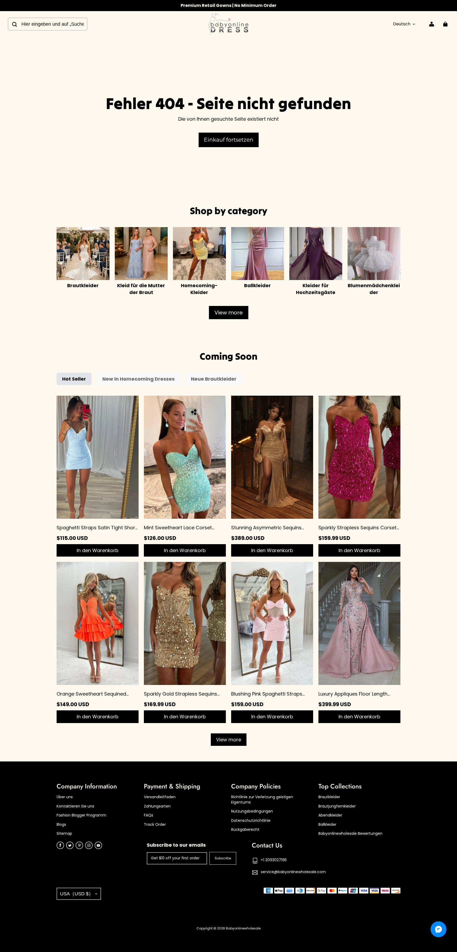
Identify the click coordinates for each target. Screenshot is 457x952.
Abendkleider (330, 815)
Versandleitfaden (160, 797)
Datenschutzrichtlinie (251, 820)
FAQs (148, 815)
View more (228, 312)
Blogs (61, 824)
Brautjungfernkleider (337, 806)
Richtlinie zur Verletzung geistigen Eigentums (262, 800)
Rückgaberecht (245, 829)
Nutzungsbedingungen (252, 811)
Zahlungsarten (157, 806)
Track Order (155, 824)
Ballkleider (327, 824)
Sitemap (64, 833)
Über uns (65, 797)
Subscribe (223, 858)
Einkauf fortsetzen (228, 139)
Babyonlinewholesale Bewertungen (350, 833)
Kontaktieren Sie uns (75, 806)
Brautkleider (329, 797)
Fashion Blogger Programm (81, 815)
